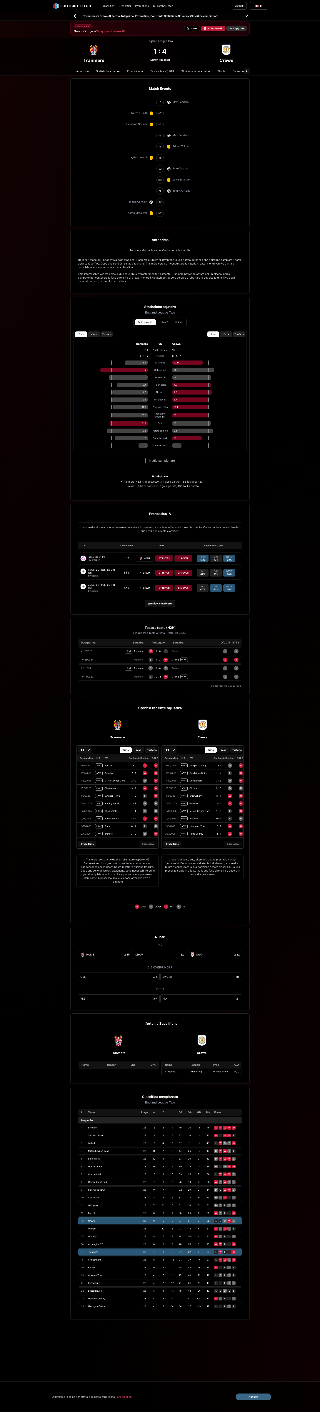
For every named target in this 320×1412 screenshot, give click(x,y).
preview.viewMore (160, 603)
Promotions (142, 5)
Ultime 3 (164, 322)
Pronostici (125, 5)
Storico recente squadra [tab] (196, 71)
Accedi (239, 5)
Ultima (178, 322)
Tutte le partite (145, 322)
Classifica (108, 5)
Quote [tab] (221, 71)
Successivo (148, 844)
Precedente (87, 844)
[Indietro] (75, 16)
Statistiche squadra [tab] (108, 71)
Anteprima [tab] (82, 71)
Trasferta (106, 334)
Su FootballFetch (163, 5)
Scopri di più (124, 1396)
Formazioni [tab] (239, 71)
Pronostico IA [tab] (135, 71)
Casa (94, 334)
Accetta (253, 1396)
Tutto (81, 334)
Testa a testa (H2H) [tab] (162, 71)
